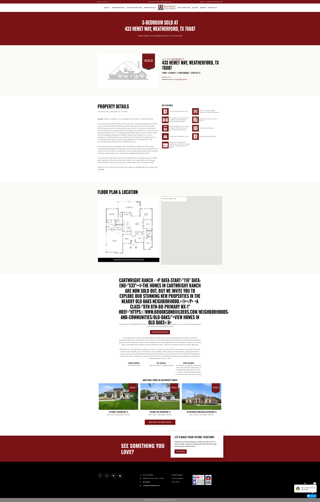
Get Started (180, 451)
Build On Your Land (134, 7)
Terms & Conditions (177, 478)
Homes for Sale (150, 7)
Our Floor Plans (184, 7)
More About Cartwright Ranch (160, 422)
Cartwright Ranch (180, 79)
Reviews (203, 7)
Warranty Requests (177, 475)
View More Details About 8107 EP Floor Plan (128, 260)
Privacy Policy (175, 482)
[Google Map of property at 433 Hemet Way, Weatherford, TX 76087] (191, 230)
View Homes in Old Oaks (160, 332)
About (106, 7)
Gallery (195, 7)
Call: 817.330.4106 (103, 1)
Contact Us (212, 7)
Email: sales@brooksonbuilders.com (212, 1)
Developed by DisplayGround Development (167, 500)
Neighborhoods (118, 7)
